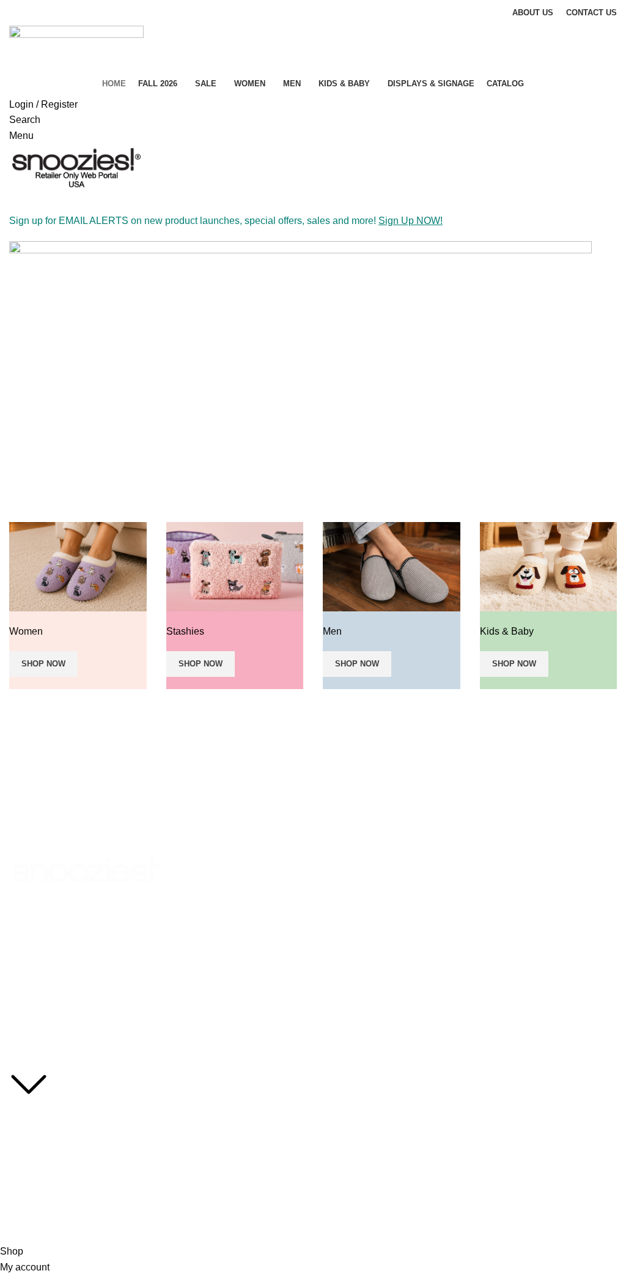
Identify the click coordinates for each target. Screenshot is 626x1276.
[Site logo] (76, 47)
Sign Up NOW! (410, 220)
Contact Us (30, 1198)
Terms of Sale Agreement (58, 1156)
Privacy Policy (35, 1135)
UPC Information (41, 1177)
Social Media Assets (47, 1114)
